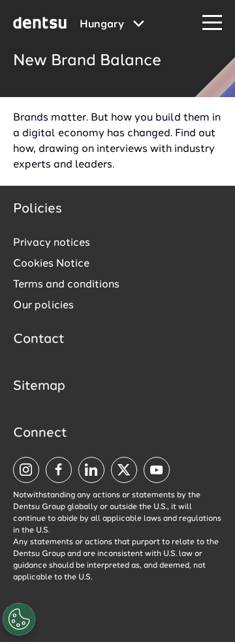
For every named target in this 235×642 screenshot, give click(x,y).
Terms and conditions (66, 285)
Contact (39, 339)
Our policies (43, 305)
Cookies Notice (51, 264)
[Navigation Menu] (212, 23)
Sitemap (39, 386)
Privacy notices (51, 243)
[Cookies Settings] (19, 619)
